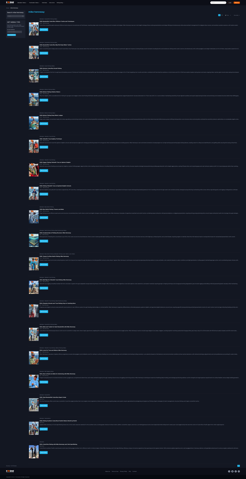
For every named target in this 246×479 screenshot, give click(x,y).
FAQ (130, 471)
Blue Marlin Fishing (49, 206)
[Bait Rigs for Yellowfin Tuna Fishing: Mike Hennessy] (34, 287)
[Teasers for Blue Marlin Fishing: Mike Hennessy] (34, 264)
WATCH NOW (44, 29)
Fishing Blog (60, 2)
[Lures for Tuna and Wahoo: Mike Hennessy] (34, 358)
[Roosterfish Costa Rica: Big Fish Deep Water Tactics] (34, 52)
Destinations (48, 418)
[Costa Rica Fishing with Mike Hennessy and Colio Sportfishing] (34, 452)
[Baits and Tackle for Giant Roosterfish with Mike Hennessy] (34, 334)
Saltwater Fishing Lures (59, 253)
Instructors (52, 2)
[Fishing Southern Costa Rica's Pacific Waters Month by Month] (34, 428)
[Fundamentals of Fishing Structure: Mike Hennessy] (34, 240)
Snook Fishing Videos (50, 66)
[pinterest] (239, 471)
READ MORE (44, 405)
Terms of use (115, 471)
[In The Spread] (10, 3)
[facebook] (229, 471)
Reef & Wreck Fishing (50, 230)
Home (7, 8)
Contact (134, 471)
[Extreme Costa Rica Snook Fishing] (34, 76)
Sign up (237, 2)
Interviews (44, 2)
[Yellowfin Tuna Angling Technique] (34, 146)
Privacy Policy (123, 471)
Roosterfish (47, 394)
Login (229, 2)
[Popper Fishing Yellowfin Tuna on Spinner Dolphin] (34, 170)
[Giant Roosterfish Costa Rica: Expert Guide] (34, 405)
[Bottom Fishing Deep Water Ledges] (34, 123)
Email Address (11, 29)
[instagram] (236, 471)
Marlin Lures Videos (70, 253)
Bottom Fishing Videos (50, 89)
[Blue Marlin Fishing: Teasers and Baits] (34, 217)
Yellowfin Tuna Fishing (50, 136)
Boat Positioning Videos (60, 230)
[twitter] (232, 471)
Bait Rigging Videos (49, 371)
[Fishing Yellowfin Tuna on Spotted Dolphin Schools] (34, 193)
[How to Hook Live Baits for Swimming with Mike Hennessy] (34, 381)
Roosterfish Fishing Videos (51, 19)
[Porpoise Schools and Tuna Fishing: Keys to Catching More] (34, 311)
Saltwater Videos (21, 2)
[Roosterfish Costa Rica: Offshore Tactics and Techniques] (34, 29)
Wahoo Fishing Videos (61, 347)
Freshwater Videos (34, 2)
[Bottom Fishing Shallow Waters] (34, 99)
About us (107, 471)
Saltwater (42, 19)
